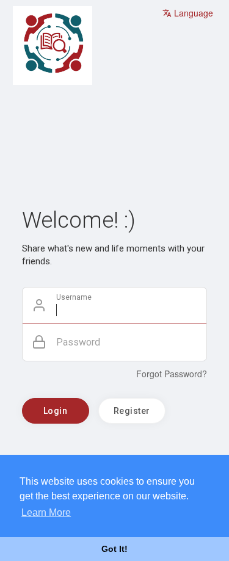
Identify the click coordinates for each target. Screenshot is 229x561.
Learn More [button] (46, 512)
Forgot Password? (171, 373)
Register (132, 411)
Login (55, 411)
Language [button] (192, 13)
